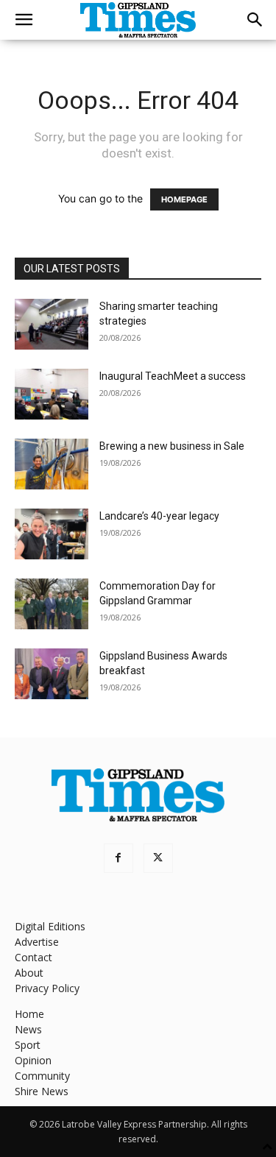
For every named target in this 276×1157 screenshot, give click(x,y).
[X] (158, 858)
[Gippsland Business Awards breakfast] (51, 673)
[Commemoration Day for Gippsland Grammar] (51, 603)
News (28, 1029)
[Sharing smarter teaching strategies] (51, 324)
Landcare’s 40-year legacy (159, 516)
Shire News (41, 1091)
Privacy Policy (47, 988)
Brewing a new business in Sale (171, 446)
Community (42, 1076)
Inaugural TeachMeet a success (172, 376)
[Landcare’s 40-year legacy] (51, 534)
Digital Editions (50, 926)
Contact (33, 957)
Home (29, 1014)
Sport (27, 1045)
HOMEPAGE (184, 199)
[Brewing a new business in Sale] (51, 464)
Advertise (37, 942)
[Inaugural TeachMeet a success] (51, 394)
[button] (23, 20)
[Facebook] (118, 858)
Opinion (33, 1060)
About (29, 973)
